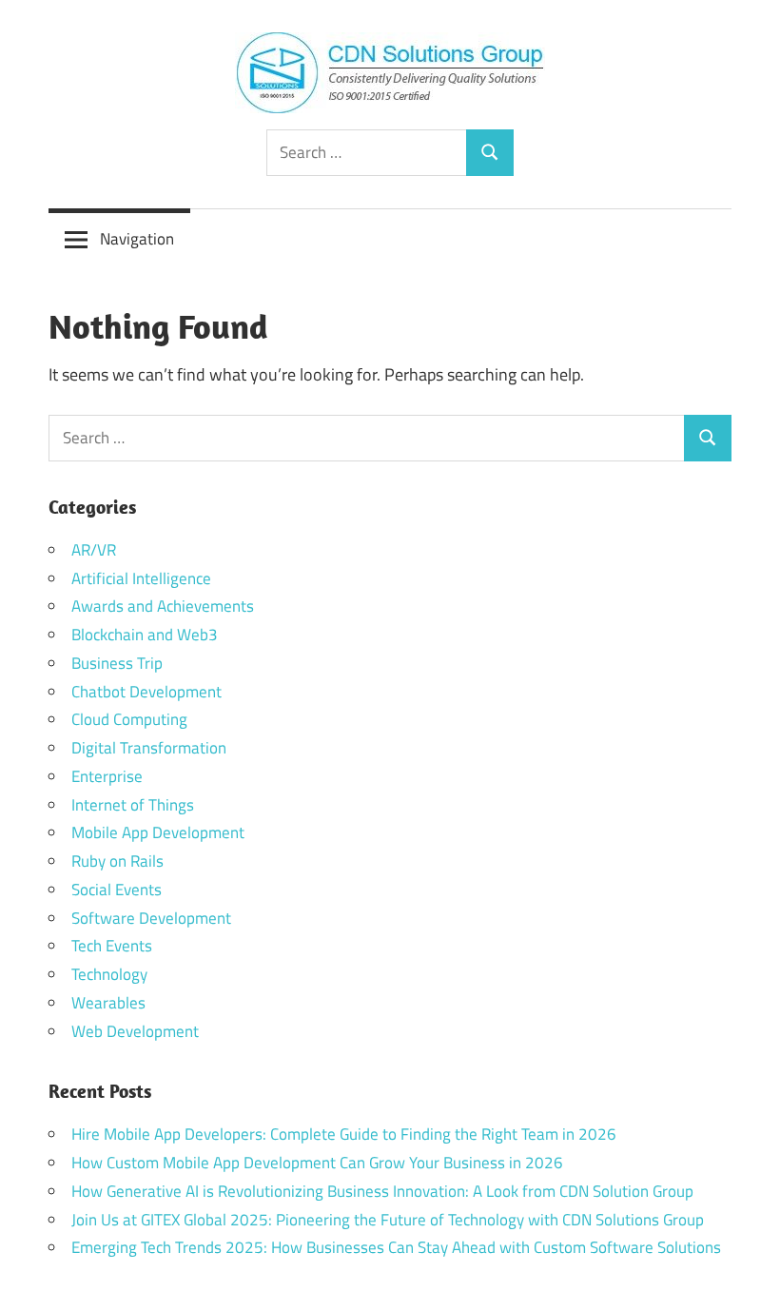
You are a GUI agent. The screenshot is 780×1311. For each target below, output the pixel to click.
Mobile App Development (157, 832)
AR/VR (93, 550)
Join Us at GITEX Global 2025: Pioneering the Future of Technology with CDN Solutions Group (387, 1219)
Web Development (135, 1031)
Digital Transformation (148, 747)
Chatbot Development (146, 691)
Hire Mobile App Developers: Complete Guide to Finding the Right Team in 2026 (343, 1134)
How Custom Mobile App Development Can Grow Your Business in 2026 (317, 1162)
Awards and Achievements (162, 606)
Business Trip (117, 663)
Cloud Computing (129, 719)
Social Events (116, 889)
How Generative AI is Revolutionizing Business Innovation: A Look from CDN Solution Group (382, 1191)
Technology (109, 974)
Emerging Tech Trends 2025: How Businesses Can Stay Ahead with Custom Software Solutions (396, 1247)
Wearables (108, 1002)
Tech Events (111, 945)
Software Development (151, 918)
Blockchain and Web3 (144, 634)
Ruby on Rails (117, 861)
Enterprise (107, 776)
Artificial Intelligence (141, 578)
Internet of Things (132, 804)
